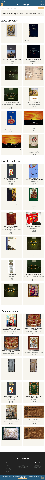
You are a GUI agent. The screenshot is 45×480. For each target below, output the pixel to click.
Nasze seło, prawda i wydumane (34, 104)
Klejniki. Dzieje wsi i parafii (33, 61)
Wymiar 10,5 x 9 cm (15, 419)
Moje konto (7, 472)
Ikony (7, 328)
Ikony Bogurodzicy (12, 328)
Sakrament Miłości (11, 181)
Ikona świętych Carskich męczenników (11, 421)
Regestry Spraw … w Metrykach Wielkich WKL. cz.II (33, 40)
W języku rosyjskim (34, 397)
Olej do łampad (10, 274)
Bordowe (26, 328)
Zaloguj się (42, 1)
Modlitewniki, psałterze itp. (35, 396)
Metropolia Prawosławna (15, 59)
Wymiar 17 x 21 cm (16, 329)
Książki (4, 13)
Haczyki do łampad (15, 13)
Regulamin (7, 466)
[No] (42, 478)
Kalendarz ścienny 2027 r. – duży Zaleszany (11, 152)
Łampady (8, 13)
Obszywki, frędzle (34, 329)
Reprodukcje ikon (35, 350)
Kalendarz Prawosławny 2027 (11, 61)
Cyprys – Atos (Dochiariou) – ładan (34, 421)
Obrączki (22, 13)
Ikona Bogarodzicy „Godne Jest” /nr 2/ (11, 331)
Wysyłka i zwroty (7, 468)
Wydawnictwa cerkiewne (38, 125)
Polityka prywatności (7, 469)
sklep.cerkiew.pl (22, 4)
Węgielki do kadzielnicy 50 (33, 228)
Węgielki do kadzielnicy (35, 226)
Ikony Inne (8, 419)
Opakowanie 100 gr (36, 419)
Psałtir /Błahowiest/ (33, 399)
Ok (19, 478)
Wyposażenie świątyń (16, 14)
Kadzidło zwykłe (11, 443)
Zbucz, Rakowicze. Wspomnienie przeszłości (11, 82)
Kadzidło (30, 419)
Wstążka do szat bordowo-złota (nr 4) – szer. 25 (11, 353)
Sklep (8, 465)
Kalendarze (4, 59)
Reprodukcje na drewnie (7, 329)
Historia (28, 59)
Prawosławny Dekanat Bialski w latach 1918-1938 (34, 82)
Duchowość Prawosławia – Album (11, 254)
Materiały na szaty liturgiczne (35, 13)
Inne (28, 102)
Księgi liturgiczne (14, 226)
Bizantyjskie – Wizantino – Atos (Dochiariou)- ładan (34, 443)
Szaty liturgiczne (29, 14)
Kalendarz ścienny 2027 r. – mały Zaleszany (34, 128)
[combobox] (19, 8)
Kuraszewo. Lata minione (33, 253)
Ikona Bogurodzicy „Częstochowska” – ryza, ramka (34, 352)
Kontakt (7, 471)
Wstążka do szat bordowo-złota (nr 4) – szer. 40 (33, 331)
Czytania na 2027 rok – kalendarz (11, 129)
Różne (23, 14)
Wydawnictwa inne (37, 59)
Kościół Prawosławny (34, 181)
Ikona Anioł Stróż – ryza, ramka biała (11, 40)
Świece (26, 13)
